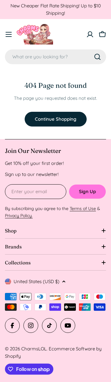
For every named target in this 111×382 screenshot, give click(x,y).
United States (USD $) (37, 281)
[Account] (90, 34)
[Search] (97, 56)
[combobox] (55, 56)
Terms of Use (83, 208)
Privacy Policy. (19, 215)
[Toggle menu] (8, 34)
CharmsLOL (34, 349)
